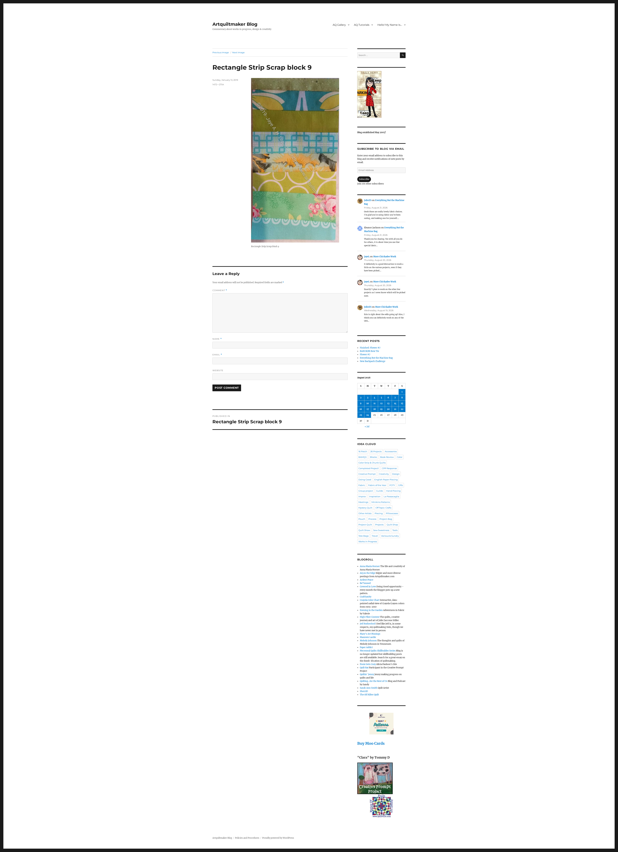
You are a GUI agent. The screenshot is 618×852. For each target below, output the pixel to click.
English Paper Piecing (386, 479)
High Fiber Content (369, 617)
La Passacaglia (391, 496)
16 (361, 409)
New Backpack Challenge (372, 361)
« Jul (367, 426)
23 (361, 415)
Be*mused (365, 583)
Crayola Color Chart (369, 600)
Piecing (379, 513)
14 (395, 403)
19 (381, 409)
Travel (375, 536)
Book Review (387, 457)
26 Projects (376, 451)
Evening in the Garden (371, 610)
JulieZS (367, 200)
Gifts (400, 485)
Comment (219, 290)
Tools (395, 530)
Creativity (384, 474)
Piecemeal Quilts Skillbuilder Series (378, 650)
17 (368, 409)
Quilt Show (364, 530)
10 (367, 403)
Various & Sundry (390, 536)
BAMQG (362, 457)
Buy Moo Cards (371, 743)
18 (374, 409)
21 (395, 409)
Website (217, 370)
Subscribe (364, 179)
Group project (365, 491)
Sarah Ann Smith (368, 688)
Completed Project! (368, 468)
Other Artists (364, 513)
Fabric (361, 485)
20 (388, 409)
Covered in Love (368, 586)
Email (217, 354)
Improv (362, 496)
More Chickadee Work (384, 256)
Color (399, 457)
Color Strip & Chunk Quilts (372, 462)
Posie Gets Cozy (368, 664)
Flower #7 (365, 354)
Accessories (391, 451)
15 (402, 403)
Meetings (363, 502)
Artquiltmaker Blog (235, 24)
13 (388, 403)
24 (367, 415)
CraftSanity (365, 596)
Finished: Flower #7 (370, 347)
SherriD (364, 691)
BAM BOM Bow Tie (369, 351)
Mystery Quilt (365, 507)
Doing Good (364, 479)
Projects (379, 524)
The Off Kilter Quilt (369, 694)
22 (402, 409)
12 (381, 403)
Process (372, 519)
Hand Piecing (393, 491)
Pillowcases (392, 513)
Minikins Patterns (380, 502)
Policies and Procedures (247, 838)
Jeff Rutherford (367, 623)
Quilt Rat (364, 667)
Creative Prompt (367, 474)
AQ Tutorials (361, 24)
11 (374, 403)
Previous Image (220, 52)
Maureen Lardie (368, 637)
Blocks (373, 457)
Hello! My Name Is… (389, 24)
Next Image (238, 52)
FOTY (392, 485)
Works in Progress (367, 541)
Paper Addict (366, 647)
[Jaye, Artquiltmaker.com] (381, 94)
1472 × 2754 (218, 84)
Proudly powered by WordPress (278, 838)
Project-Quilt (365, 524)
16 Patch (362, 451)
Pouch (361, 519)
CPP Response (389, 468)
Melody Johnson (368, 640)
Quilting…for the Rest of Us (373, 681)
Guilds (379, 491)
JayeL (367, 256)
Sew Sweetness (381, 530)
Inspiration (374, 496)
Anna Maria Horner (370, 566)
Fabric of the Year (377, 485)
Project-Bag (385, 519)
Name (217, 339)
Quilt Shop (392, 524)
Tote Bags (363, 536)
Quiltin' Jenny (367, 674)
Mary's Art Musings (370, 633)
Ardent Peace (366, 579)
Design (396, 474)
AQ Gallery (339, 24)
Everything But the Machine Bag (376, 358)
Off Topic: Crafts (383, 507)
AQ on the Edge (367, 573)
